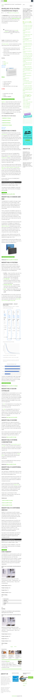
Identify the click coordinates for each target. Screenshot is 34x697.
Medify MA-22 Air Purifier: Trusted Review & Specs (11, 656)
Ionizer (5, 289)
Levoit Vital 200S (5, 300)
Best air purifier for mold (7, 505)
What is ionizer (25, 100)
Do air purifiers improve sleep (27, 53)
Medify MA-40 (4, 157)
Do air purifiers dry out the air (27, 44)
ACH (4, 404)
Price (4, 61)
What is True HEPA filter (26, 99)
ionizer (9, 156)
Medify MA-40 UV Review (7, 125)
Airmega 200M (12, 300)
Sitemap (24, 685)
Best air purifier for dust (7, 502)
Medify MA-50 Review (6, 120)
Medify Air (3, 101)
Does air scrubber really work (27, 56)
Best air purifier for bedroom (12, 259)
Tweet (11, 646)
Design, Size (6, 63)
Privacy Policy (25, 681)
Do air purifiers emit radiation (27, 85)
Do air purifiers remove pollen (27, 26)
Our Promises (25, 683)
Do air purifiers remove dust (27, 28)
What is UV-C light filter (26, 103)
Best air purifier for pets (11, 464)
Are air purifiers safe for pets (27, 62)
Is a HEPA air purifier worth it (27, 87)
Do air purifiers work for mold (27, 34)
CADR (4, 409)
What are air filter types (26, 104)
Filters (5, 64)
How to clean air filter (26, 107)
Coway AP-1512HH (12, 167)
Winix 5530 (18, 298)
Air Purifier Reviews (26, 21)
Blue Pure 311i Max (5, 167)
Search (24, 4)
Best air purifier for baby (11, 437)
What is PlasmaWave (26, 106)
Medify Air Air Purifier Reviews (14, 12)
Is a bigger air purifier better (27, 66)
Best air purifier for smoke (7, 500)
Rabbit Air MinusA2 (5, 226)
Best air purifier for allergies (12, 385)
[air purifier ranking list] (27, 123)
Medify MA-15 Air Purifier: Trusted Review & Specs (4, 656)
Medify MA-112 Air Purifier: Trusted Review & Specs (18, 656)
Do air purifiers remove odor (27, 43)
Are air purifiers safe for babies (27, 25)
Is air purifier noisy (26, 80)
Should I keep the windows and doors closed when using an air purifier (27, 89)
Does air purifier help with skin (27, 81)
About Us (24, 679)
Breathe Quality (5, 44)
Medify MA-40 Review (6, 122)
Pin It (15, 646)
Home (3, 4)
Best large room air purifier (12, 417)
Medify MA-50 (4, 134)
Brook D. (8, 661)
